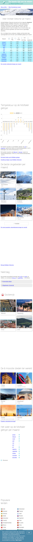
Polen (20, 520)
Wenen (3, 313)
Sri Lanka (21, 522)
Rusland (21, 515)
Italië (2, 402)
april (4, 47)
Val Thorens (20, 217)
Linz (18, 329)
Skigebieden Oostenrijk (8, 285)
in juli (20, 276)
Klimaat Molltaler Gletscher (7, 265)
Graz (2, 329)
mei (4, 49)
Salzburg (20, 313)
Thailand (21, 511)
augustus (4, 54)
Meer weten (19, 540)
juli (4, 52)
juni (4, 50)
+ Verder (16, 223)
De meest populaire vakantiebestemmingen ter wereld (14, 227)
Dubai (3, 417)
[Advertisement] (16, 83)
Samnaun (3, 201)
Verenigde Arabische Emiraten (7, 419)
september (4, 55)
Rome (3, 401)
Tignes (3, 217)
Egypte (4, 529)
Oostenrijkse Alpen (7, 281)
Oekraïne (5, 513)
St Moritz (19, 201)
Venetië (19, 417)
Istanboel (20, 401)
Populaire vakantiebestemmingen (8, 421)
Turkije (18, 402)
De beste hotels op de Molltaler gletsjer (10, 157)
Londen (19, 385)
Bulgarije (21, 529)
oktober (4, 57)
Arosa (18, 184)
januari (4, 42)
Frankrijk (3, 386)
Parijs (3, 385)
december (4, 61)
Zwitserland (5, 518)
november (4, 59)
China (20, 525)
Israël (20, 513)
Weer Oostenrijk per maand (15, 7)
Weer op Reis (4, 7)
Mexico (4, 525)
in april (25, 276)
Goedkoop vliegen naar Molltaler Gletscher (11, 159)
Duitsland (5, 511)
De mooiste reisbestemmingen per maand (11, 64)
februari (4, 43)
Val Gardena (4, 184)
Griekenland (21, 508)
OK (29, 532)
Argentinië (21, 518)
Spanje (4, 515)
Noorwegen (21, 527)
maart (4, 45)
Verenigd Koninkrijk (21, 386)
